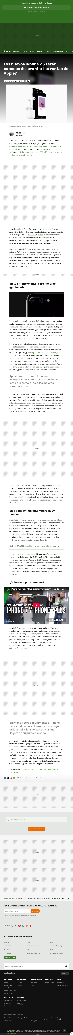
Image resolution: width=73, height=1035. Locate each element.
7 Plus (40, 235)
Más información (12, 1033)
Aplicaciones (8, 946)
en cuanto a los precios (20, 554)
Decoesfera (7, 1003)
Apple (26, 778)
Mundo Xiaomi (8, 993)
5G (66, 51)
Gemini (32, 51)
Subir (63, 974)
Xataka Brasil (8, 1020)
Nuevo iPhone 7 (35, 778)
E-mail (29, 81)
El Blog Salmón (21, 1000)
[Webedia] (9, 973)
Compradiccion (8, 1006)
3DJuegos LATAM (22, 1018)
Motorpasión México (60, 1018)
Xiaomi (52, 942)
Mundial (48, 51)
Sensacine (34, 982)
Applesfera (7, 988)
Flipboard (26, 81)
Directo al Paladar (49, 982)
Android (6, 949)
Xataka (6, 982)
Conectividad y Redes (56, 953)
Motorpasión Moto (62, 985)
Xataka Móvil (8, 985)
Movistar (7, 942)
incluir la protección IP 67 (20, 338)
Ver (37, 829)
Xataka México (8, 1018)
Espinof (33, 985)
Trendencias (8, 1000)
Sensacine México (36, 1018)
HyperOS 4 (40, 51)
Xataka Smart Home (10, 990)
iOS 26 (56, 898)
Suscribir (35, 911)
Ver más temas (10, 958)
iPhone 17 (48, 898)
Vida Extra (20, 985)
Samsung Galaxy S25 (36, 898)
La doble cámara (16, 485)
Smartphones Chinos (33, 953)
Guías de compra (32, 946)
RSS (27, 925)
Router (25, 51)
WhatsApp (7, 953)
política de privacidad (29, 915)
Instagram (23, 925)
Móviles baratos (58, 51)
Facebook (19, 81)
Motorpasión (60, 982)
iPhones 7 (32, 235)
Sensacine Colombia (34, 1021)
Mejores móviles (22, 898)
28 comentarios (12, 81)
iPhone (52, 949)
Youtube (19, 925)
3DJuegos (20, 982)
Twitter (22, 81)
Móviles (8, 51)
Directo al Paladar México (49, 1018)
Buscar (66, 966)
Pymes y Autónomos (20, 1004)
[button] (20, 133)
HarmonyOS (16, 51)
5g (28, 949)
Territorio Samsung (56, 946)
